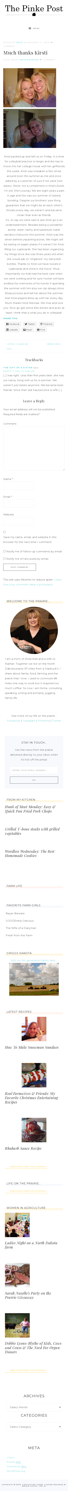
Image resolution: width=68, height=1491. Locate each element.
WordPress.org (16, 1471)
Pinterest (44, 720)
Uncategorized (29, 59)
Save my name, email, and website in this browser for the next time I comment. (29, 540)
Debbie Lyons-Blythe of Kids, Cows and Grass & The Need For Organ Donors (33, 1347)
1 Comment (48, 59)
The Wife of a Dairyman (21, 928)
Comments (16, 1466)
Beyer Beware (15, 913)
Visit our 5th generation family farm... (34, 960)
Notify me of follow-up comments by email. (34, 551)
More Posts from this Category (28, 1167)
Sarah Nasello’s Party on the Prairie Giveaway (28, 1295)
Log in (11, 1457)
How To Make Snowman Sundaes (32, 1047)
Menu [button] (36, 28)
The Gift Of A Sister (18, 367)
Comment (10, 423)
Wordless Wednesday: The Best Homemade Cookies (29, 853)
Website (8, 514)
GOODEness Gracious (20, 920)
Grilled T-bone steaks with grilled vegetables (32, 831)
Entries (14, 1461)
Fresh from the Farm (19, 935)
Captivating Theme (32, 1485)
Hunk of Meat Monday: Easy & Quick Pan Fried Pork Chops (30, 808)
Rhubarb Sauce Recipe (23, 1148)
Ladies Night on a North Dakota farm (31, 1244)
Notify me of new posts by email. (27, 558)
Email (7, 496)
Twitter (56, 720)
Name (8, 479)
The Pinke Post (34, 10)
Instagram (29, 720)
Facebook (13, 720)
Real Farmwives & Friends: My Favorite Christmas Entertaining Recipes (31, 1097)
